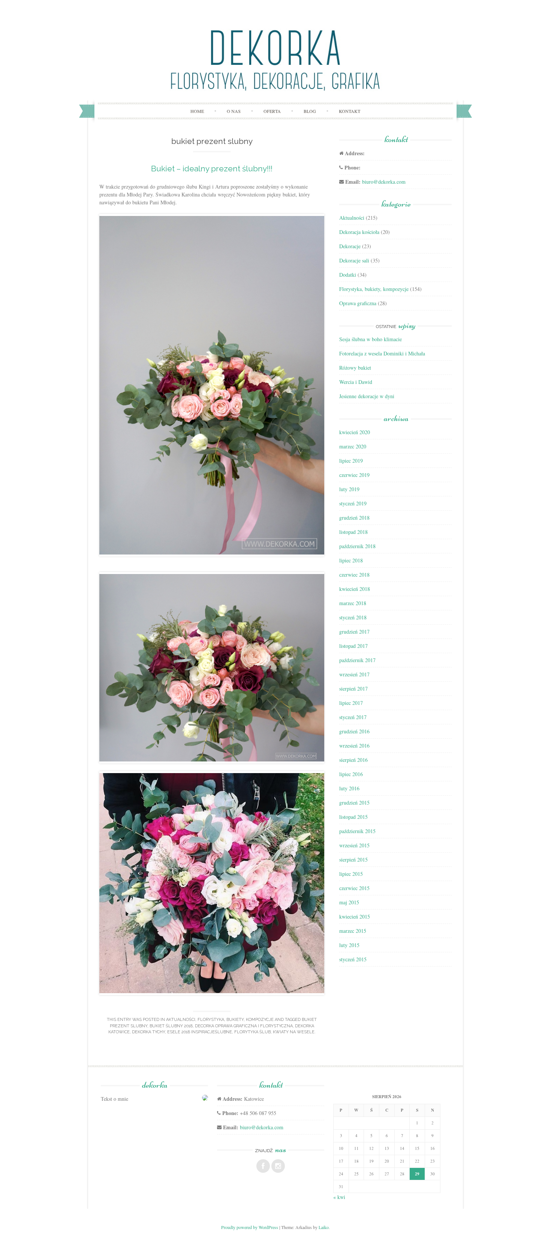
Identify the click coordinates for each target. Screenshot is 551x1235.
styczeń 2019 (353, 503)
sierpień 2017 (353, 688)
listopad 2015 (353, 816)
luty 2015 (349, 945)
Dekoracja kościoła (359, 231)
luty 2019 (349, 489)
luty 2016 (349, 788)
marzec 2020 (352, 446)
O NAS (234, 111)
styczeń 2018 (353, 617)
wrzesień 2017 (354, 674)
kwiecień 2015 (354, 916)
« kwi (339, 1197)
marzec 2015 (352, 930)
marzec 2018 (352, 603)
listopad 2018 (353, 531)
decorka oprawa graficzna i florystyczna (244, 1026)
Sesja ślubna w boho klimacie (370, 339)
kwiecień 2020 (354, 432)
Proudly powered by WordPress (249, 1227)
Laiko (324, 1227)
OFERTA (272, 111)
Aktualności (180, 1019)
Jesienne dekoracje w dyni (366, 396)
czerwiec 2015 (354, 888)
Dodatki (347, 274)
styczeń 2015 (353, 959)
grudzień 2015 (354, 802)
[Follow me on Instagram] (278, 1166)
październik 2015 (357, 831)
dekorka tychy (148, 1032)
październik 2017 (357, 660)
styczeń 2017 (353, 717)
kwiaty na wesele (293, 1032)
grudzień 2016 (354, 731)
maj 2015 (349, 902)
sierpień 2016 (353, 759)
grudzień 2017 (354, 631)
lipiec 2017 (351, 702)
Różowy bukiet (355, 367)
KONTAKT (349, 111)
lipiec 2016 (351, 774)
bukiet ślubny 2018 (171, 1026)
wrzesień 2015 (354, 845)
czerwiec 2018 (354, 574)
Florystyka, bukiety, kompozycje (236, 1019)
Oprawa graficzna (357, 303)
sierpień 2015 (353, 859)
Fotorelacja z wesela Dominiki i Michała (382, 353)
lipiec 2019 (351, 460)
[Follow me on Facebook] (263, 1166)
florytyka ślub (252, 1032)
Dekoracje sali (354, 260)
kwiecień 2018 (354, 588)
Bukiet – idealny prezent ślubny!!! (212, 168)
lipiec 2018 (351, 560)
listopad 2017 (353, 645)
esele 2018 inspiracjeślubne (199, 1032)
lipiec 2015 (351, 873)
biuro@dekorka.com (384, 181)
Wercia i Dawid (355, 381)
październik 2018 (357, 546)
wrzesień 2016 (354, 745)
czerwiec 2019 (354, 474)
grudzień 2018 (354, 517)
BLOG (310, 111)
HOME (197, 111)
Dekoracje (350, 246)
